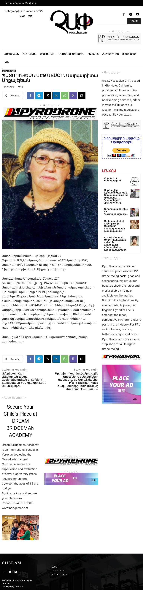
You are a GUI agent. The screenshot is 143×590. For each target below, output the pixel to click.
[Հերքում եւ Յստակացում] (134, 181)
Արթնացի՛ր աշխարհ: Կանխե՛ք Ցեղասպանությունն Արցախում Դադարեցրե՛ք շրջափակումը (116, 196)
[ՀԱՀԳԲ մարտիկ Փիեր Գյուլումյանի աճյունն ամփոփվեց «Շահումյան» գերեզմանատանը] (134, 241)
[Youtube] (137, 14)
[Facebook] (123, 14)
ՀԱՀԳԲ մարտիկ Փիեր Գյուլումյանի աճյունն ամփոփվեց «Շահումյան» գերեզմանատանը (115, 243)
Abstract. (19, 586)
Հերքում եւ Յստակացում (112, 179)
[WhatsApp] (64, 95)
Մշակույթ (9, 71)
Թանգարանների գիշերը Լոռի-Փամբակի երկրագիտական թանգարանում (114, 226)
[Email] (81, 95)
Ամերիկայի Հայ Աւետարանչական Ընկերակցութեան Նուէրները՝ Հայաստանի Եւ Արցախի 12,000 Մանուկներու (24, 380)
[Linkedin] (56, 95)
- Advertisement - (14, 397)
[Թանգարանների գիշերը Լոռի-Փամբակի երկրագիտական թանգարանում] (134, 224)
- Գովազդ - (111, 72)
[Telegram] (130, 14)
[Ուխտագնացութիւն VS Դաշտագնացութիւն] (134, 212)
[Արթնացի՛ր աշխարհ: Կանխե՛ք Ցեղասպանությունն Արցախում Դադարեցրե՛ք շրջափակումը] (134, 193)
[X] (47, 95)
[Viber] (73, 95)
